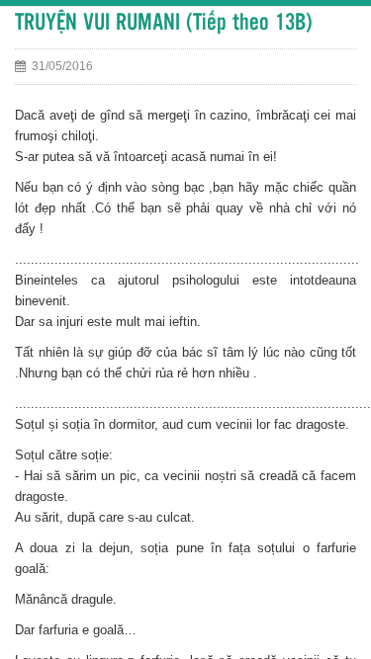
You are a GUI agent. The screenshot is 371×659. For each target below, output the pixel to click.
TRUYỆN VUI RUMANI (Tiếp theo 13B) (164, 23)
